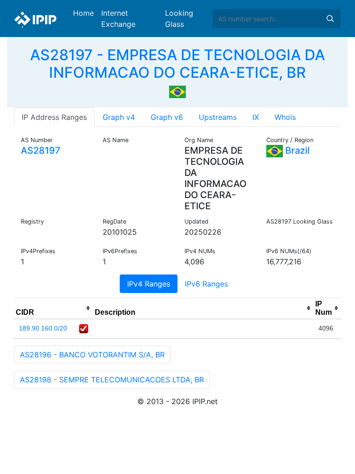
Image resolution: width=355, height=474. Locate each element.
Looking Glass (179, 18)
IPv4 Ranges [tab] (148, 283)
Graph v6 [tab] (167, 117)
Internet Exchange (118, 18)
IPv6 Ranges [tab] (206, 283)
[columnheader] (53, 308)
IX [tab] (255, 117)
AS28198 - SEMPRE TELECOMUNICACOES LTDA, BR (112, 379)
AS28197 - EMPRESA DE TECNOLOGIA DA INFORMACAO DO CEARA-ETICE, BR (177, 63)
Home (83, 13)
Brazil (296, 150)
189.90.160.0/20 (43, 328)
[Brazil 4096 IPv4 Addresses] (177, 91)
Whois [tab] (285, 117)
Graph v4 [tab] (119, 117)
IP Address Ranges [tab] (54, 117)
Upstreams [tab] (218, 117)
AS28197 (41, 150)
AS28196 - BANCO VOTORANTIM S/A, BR (92, 354)
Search (330, 18)
